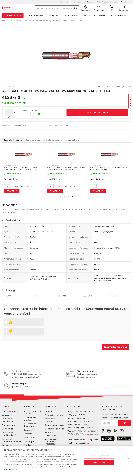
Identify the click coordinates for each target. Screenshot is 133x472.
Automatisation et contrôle (32, 412)
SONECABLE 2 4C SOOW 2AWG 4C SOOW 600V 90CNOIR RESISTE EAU (108, 168)
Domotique (29, 441)
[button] (60, 196)
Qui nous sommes (10, 411)
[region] (66, 459)
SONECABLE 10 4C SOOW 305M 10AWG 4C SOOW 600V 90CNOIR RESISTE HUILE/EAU (20, 168)
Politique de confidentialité (9, 433)
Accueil (4, 21)
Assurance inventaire (50, 419)
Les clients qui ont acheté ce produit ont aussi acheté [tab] (52, 140)
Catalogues (90, 2)
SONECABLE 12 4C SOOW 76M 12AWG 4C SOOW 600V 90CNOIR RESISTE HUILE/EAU (66, 168)
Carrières (86, 15)
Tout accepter (99, 462)
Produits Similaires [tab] (13, 140)
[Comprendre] (9, 117)
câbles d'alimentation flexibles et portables (41, 21)
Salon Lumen (64, 2)
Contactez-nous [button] (117, 15)
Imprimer (127, 86)
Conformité (7, 429)
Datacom (28, 430)
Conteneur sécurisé (54, 429)
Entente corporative (50, 433)
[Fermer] (129, 458)
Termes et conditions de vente (11, 440)
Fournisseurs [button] (36, 15)
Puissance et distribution (30, 424)
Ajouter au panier (97, 112)
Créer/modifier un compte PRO (109, 2)
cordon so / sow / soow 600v (73, 21)
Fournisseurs (77, 2)
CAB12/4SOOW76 (54, 165)
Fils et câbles (30, 437)
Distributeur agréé (86, 371)
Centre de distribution (8, 419)
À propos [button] (70, 15)
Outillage (28, 445)
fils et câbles (16, 21)
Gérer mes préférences (99, 456)
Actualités (99, 15)
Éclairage (28, 433)
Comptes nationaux (54, 425)
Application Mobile (54, 415)
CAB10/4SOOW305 (11, 165)
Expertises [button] (54, 15)
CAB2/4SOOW (96, 165)
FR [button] (126, 2)
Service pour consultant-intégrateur (51, 441)
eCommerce (51, 411)
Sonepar (6, 415)
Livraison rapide (20, 383)
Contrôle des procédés (30, 418)
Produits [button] (12, 15)
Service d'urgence (20, 371)
